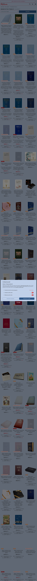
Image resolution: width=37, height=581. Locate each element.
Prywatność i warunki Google (19, 287)
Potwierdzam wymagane (10, 298)
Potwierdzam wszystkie (26, 298)
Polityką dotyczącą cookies (24, 285)
